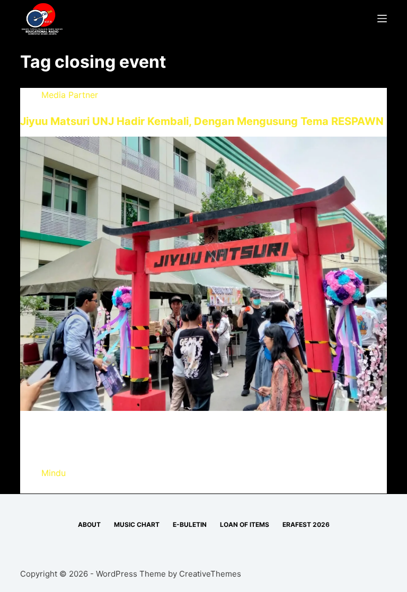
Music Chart (137, 524)
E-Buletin (190, 524)
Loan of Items (244, 524)
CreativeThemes (210, 574)
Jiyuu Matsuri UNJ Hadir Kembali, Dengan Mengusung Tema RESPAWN (202, 121)
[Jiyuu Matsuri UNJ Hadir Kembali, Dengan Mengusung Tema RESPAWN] (203, 273)
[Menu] (382, 18)
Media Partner (69, 94)
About (89, 524)
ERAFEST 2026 (306, 524)
